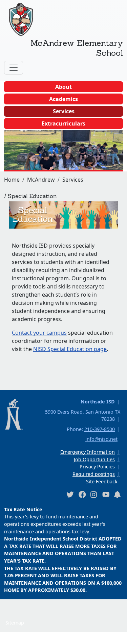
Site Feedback (102, 481)
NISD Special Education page (70, 349)
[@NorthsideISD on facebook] (82, 494)
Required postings (93, 474)
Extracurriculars (63, 123)
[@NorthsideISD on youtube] (105, 494)
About (63, 86)
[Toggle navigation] (13, 67)
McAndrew (41, 179)
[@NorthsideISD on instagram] (93, 494)
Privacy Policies (97, 466)
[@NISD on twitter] (69, 494)
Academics (63, 99)
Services (64, 111)
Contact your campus (39, 332)
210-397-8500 (99, 429)
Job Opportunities (94, 459)
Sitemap (14, 622)
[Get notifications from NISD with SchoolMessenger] (117, 494)
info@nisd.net (101, 439)
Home (12, 179)
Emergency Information (87, 452)
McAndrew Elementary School (76, 47)
